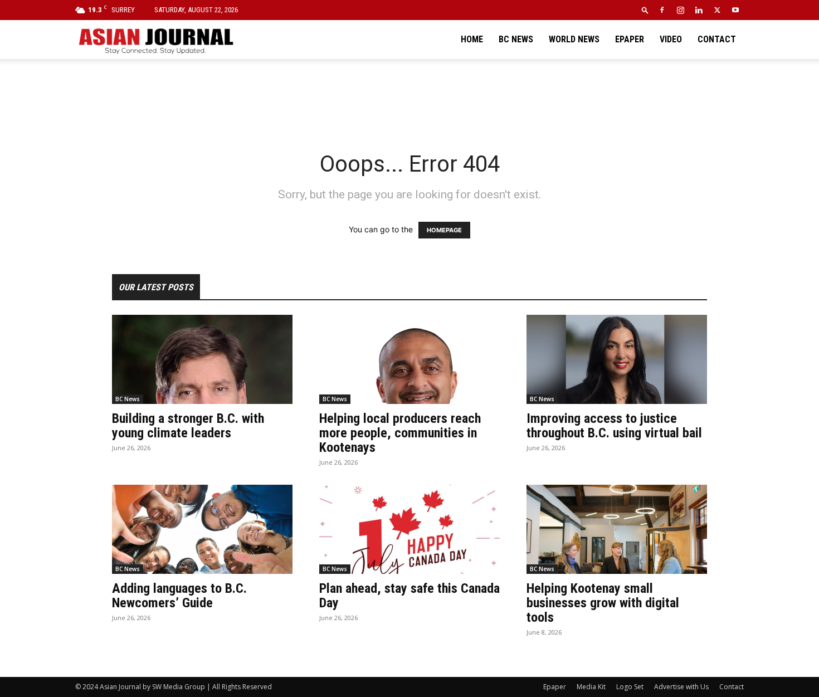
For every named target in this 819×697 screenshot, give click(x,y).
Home (472, 39)
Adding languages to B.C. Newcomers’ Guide (179, 596)
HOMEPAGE (444, 230)
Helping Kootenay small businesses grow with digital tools (602, 603)
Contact (717, 39)
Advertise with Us (681, 686)
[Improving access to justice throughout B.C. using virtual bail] (616, 359)
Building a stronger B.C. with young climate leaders (188, 426)
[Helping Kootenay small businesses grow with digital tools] (616, 529)
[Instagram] (680, 10)
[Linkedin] (698, 10)
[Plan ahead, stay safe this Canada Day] (409, 529)
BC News (516, 39)
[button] (645, 10)
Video (671, 39)
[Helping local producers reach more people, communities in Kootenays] (409, 359)
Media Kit (591, 686)
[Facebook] (662, 10)
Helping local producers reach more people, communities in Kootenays (400, 433)
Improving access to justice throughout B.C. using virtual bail (614, 426)
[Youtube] (735, 10)
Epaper (629, 39)
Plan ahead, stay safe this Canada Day (409, 596)
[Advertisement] (409, 97)
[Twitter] (717, 10)
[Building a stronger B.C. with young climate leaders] (202, 359)
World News (574, 39)
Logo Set (630, 686)
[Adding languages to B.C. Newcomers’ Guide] (202, 529)
